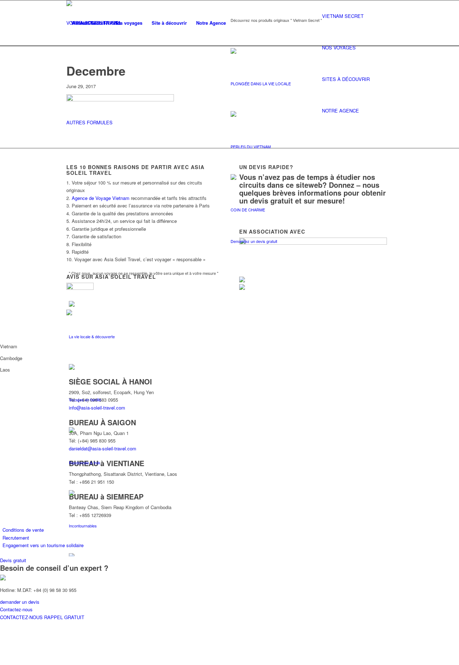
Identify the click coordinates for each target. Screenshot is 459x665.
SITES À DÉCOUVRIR (346, 79)
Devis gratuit (13, 560)
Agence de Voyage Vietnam (100, 198)
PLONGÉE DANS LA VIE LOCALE (261, 83)
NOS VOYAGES (339, 47)
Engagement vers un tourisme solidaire (43, 545)
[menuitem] (87, 23)
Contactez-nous (16, 609)
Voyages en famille (85, 399)
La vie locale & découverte (92, 336)
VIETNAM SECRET (343, 16)
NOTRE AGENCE (340, 110)
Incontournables (83, 525)
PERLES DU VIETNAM (251, 146)
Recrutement (16, 537)
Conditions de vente (23, 529)
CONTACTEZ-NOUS (22, 617)
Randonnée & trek (84, 462)
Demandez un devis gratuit (254, 241)
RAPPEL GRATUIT (64, 617)
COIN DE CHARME (248, 209)
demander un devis (19, 601)
